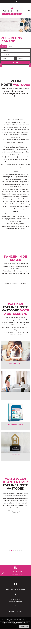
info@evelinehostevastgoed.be (15, 589)
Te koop (3, 46)
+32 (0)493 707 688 (15, 612)
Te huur (10, 46)
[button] (15, 50)
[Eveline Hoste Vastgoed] (12, 11)
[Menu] (29, 11)
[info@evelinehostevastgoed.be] (14, 1)
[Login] (17, 1)
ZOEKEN (15, 62)
